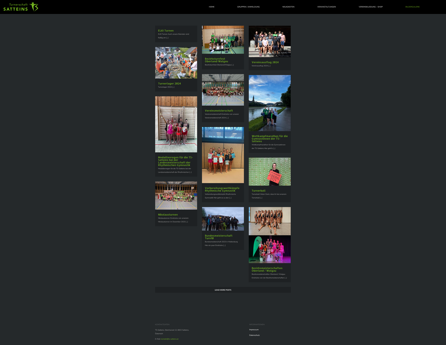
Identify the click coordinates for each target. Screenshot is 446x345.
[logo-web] (20, 3)
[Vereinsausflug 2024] (270, 41)
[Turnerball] (270, 172)
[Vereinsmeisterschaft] (223, 90)
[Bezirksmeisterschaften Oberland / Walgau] (270, 235)
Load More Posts (223, 290)
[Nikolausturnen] (176, 195)
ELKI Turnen (166, 30)
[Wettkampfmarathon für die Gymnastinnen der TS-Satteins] (270, 103)
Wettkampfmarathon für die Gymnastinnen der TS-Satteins (270, 138)
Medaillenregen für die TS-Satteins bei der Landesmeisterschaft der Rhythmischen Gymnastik (175, 161)
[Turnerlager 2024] (176, 63)
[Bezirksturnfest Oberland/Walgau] (223, 40)
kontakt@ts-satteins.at (169, 339)
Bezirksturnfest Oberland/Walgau (216, 60)
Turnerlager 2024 (169, 83)
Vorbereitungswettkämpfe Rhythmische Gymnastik (222, 189)
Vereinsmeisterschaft (219, 110)
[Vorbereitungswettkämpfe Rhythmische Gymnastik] (223, 155)
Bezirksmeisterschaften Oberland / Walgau (267, 269)
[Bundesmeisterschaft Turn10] (223, 219)
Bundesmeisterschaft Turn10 (218, 237)
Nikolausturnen (168, 214)
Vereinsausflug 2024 (265, 62)
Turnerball (259, 190)
